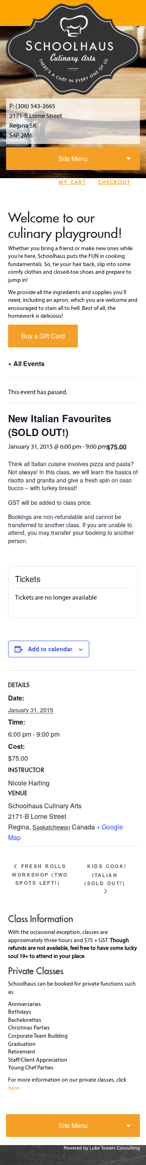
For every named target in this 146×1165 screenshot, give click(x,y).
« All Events (26, 363)
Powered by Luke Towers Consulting (102, 1148)
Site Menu (73, 158)
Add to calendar (50, 649)
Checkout (114, 182)
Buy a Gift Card (43, 335)
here (13, 1088)
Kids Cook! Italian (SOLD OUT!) (105, 874)
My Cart (72, 182)
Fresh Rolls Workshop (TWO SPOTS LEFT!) (40, 874)
